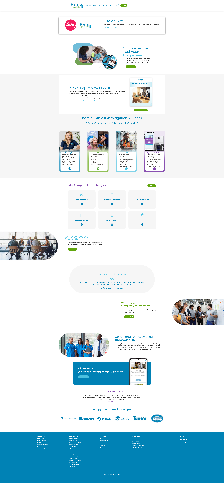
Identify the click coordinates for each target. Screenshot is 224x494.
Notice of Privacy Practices (138, 445)
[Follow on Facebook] (179, 442)
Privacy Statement (136, 441)
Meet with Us (130, 66)
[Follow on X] (181, 442)
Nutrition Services (73, 440)
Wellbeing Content (73, 449)
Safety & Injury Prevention (75, 442)
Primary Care (40, 442)
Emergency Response (42, 446)
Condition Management (42, 444)
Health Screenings (41, 440)
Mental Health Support (74, 444)
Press (101, 450)
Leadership (102, 447)
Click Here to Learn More (141, 110)
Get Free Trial (83, 377)
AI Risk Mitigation (104, 440)
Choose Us (71, 249)
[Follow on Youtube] (186, 442)
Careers (102, 452)
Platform (102, 438)
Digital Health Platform (74, 446)
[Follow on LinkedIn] (183, 442)
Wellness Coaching (73, 438)
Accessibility (129, 317)
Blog (101, 454)
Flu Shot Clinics (40, 438)
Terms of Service (136, 443)
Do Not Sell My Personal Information (142, 447)
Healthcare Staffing (41, 449)
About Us (151, 185)
